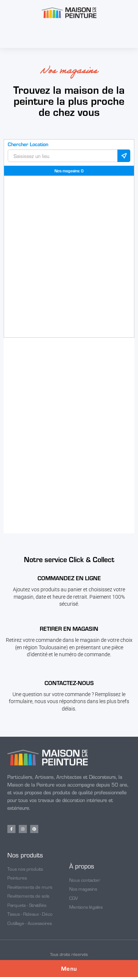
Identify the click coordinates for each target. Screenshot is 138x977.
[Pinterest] (34, 829)
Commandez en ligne (69, 578)
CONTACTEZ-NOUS (69, 683)
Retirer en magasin (69, 628)
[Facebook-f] (11, 829)
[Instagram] (23, 829)
